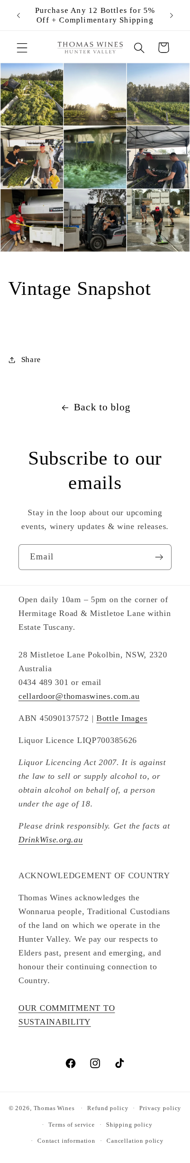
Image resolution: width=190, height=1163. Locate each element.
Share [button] (31, 359)
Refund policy (107, 1108)
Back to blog (102, 407)
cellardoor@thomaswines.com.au (79, 696)
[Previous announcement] (18, 15)
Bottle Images (121, 718)
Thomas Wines (54, 1108)
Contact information (66, 1140)
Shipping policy (129, 1124)
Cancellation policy (135, 1140)
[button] (22, 47)
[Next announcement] (171, 15)
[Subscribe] (159, 557)
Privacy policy (160, 1108)
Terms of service (71, 1124)
